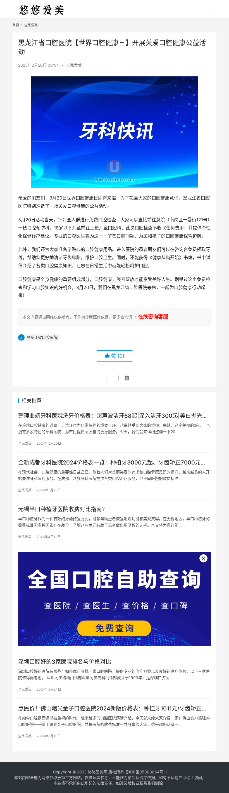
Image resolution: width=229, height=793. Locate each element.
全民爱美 (74, 65)
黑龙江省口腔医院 (42, 337)
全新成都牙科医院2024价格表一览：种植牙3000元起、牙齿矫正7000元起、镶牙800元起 (109, 462)
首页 (16, 25)
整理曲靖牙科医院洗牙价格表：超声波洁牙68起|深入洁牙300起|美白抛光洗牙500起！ (113, 415)
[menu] (210, 9)
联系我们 (147, 783)
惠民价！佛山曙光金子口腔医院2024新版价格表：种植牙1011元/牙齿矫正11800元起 (110, 708)
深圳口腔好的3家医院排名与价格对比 (64, 661)
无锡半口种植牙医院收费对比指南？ (63, 509)
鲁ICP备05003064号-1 (146, 771)
